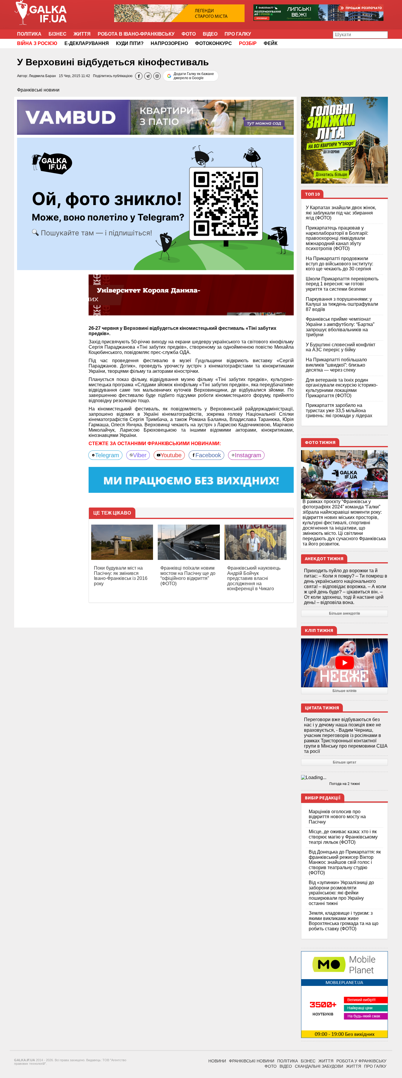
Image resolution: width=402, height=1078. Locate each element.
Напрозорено (169, 43)
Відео (210, 33)
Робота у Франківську (361, 1061)
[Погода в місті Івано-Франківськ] (344, 777)
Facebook (208, 455)
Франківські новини (38, 89)
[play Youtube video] (344, 662)
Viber (140, 455)
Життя (82, 33)
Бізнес (58, 33)
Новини (217, 1061)
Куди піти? (130, 43)
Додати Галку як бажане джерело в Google (194, 76)
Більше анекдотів (344, 613)
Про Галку (238, 33)
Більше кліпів (344, 691)
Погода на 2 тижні (344, 784)
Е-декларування (86, 43)
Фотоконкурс (213, 43)
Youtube (171, 455)
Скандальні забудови (319, 1066)
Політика (29, 33)
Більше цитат (344, 762)
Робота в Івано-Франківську (136, 33)
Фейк (271, 43)
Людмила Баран (42, 76)
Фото (189, 33)
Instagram (248, 455)
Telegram (107, 455)
